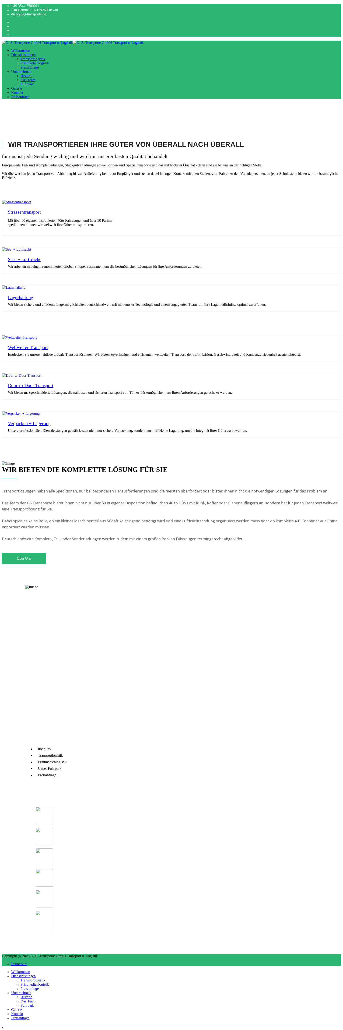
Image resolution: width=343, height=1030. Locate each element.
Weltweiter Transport (28, 347)
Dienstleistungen (23, 55)
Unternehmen (21, 72)
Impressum (19, 964)
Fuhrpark (27, 84)
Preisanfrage (30, 67)
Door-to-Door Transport (30, 385)
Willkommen (20, 51)
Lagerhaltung (20, 297)
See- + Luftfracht (24, 259)
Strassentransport (24, 211)
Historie (26, 76)
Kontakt (17, 93)
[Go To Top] (2, 1026)
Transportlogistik (33, 59)
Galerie (16, 88)
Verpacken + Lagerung (29, 423)
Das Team (28, 80)
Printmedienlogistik (35, 63)
